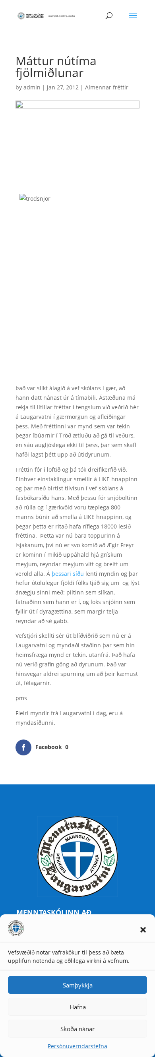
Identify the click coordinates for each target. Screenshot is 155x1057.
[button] (143, 930)
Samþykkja (78, 985)
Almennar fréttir (106, 87)
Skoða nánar (77, 1029)
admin (32, 87)
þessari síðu (68, 573)
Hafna (78, 1007)
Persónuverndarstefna (77, 1046)
